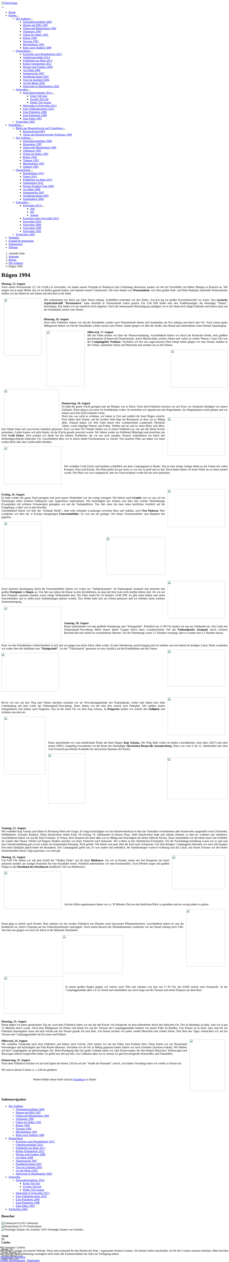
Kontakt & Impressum (21, 240)
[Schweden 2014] (42, 206)
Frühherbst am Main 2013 (37, 60)
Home (12, 12)
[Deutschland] (31, 51)
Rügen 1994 (30, 38)
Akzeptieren (7, 1257)
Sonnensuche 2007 (33, 73)
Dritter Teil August (40, 102)
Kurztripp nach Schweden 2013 (41, 218)
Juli (32, 211)
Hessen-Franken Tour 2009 (38, 186)
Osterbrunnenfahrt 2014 (36, 57)
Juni (32, 208)
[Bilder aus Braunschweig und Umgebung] (64, 129)
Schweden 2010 (32, 221)
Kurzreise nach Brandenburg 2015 (42, 54)
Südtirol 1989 (30, 166)
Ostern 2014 (30, 176)
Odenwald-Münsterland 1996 (39, 28)
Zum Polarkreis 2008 (35, 112)
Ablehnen (19, 1257)
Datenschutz (16, 244)
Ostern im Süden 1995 (35, 34)
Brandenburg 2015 (33, 173)
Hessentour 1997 (32, 144)
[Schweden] (29, 90)
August (34, 215)
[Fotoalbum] (22, 125)
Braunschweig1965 (34, 131)
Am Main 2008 (31, 70)
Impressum (33, 1260)
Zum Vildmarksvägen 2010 (38, 108)
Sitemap (13, 247)
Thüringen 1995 (32, 31)
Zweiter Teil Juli (39, 99)
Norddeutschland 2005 (36, 76)
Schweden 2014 (32, 205)
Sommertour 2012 (33, 182)
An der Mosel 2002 (34, 83)
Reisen (12, 15)
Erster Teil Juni (38, 95)
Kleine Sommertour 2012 (37, 63)
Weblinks (14, 237)
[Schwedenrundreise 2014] (53, 93)
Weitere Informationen (12, 1260)
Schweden (22, 89)
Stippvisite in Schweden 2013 (40, 105)
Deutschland (23, 50)
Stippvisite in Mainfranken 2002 (41, 86)
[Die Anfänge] (31, 19)
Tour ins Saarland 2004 (36, 79)
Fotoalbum (15, 124)
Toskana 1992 (31, 160)
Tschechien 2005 (25, 121)
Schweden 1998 (32, 228)
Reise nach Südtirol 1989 (37, 47)
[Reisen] (17, 16)
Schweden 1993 (32, 231)
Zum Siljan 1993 (32, 118)
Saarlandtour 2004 (33, 199)
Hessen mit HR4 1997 (35, 25)
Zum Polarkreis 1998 (35, 115)
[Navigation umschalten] (2, 7)
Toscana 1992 (31, 41)
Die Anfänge (23, 18)
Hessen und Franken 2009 (38, 67)
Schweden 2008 (32, 224)
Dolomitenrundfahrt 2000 (37, 21)
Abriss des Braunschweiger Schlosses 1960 (47, 134)
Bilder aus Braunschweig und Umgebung (39, 128)
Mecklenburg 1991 (33, 44)
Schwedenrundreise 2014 (37, 92)
